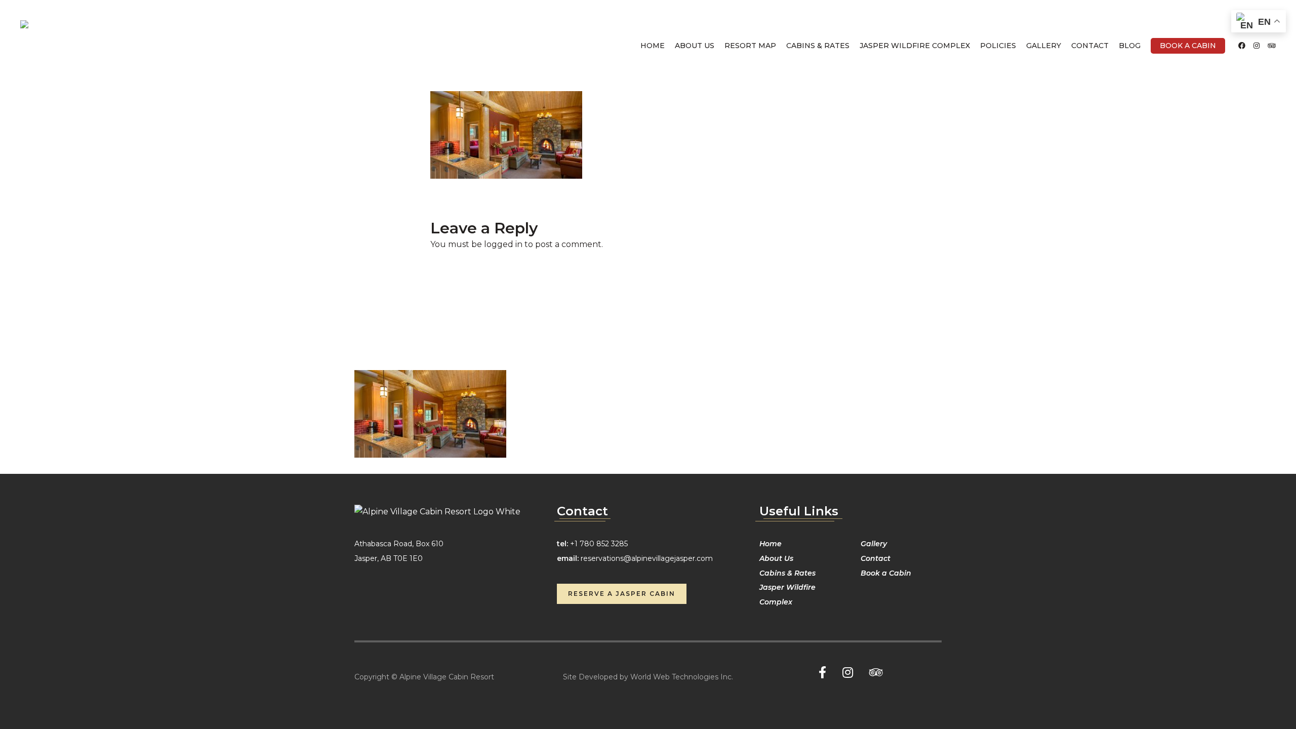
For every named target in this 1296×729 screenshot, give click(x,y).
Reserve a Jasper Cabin (621, 593)
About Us (694, 45)
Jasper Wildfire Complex (915, 45)
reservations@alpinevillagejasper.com (647, 558)
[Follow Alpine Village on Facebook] (1241, 45)
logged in (503, 244)
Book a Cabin (1188, 45)
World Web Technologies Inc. (681, 676)
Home (652, 45)
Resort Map (750, 45)
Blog (1130, 45)
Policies (998, 45)
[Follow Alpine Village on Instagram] (1256, 45)
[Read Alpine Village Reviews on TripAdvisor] (1272, 45)
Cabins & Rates (817, 45)
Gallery (1043, 45)
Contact (1090, 45)
